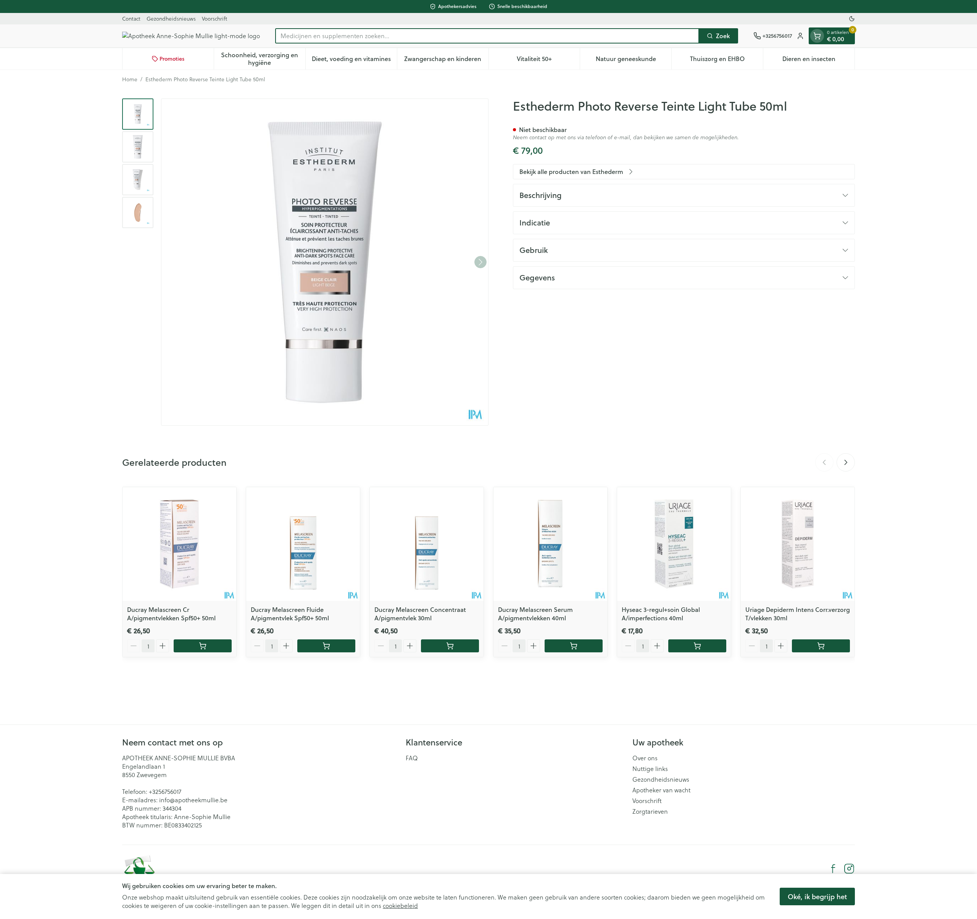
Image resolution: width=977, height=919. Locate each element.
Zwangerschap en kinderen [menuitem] (446, 60)
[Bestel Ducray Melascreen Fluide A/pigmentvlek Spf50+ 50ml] (326, 645)
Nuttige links (650, 768)
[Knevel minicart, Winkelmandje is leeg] (817, 36)
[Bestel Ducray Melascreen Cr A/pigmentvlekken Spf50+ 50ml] (203, 645)
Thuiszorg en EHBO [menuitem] (726, 60)
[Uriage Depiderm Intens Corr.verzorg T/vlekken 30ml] (797, 544)
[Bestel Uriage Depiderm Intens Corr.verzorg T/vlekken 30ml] (821, 645)
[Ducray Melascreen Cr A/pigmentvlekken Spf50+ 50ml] (179, 544)
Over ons (645, 758)
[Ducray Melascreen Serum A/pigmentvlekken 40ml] (550, 544)
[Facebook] (833, 868)
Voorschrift (214, 18)
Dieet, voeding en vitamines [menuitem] (354, 60)
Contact (131, 18)
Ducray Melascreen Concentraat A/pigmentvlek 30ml (420, 613)
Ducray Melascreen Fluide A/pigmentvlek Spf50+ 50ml (290, 613)
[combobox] (487, 35)
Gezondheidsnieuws (171, 18)
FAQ (412, 758)
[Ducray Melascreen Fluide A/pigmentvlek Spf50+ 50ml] (303, 544)
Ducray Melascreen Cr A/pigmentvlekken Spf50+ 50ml (171, 613)
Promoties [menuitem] (172, 59)
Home (129, 79)
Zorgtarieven (650, 811)
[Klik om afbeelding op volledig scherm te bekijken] (324, 262)
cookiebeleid (400, 905)
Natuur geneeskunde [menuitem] (633, 60)
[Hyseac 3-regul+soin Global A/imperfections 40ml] (674, 544)
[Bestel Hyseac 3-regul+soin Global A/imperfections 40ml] (697, 645)
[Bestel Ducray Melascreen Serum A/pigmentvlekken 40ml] (574, 645)
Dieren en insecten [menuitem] (818, 60)
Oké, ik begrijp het (817, 896)
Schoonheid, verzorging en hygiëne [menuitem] (263, 58)
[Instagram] (849, 868)
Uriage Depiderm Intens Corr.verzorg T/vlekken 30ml (797, 613)
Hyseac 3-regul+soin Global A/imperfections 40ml (661, 613)
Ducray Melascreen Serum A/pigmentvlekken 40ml (535, 613)
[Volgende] (480, 262)
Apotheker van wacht (661, 790)
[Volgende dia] (846, 462)
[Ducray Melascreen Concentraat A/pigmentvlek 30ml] (427, 544)
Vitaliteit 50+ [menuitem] (548, 60)
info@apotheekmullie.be (193, 799)
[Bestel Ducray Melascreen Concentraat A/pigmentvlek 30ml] (450, 645)
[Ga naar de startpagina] (191, 36)
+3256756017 (165, 791)
